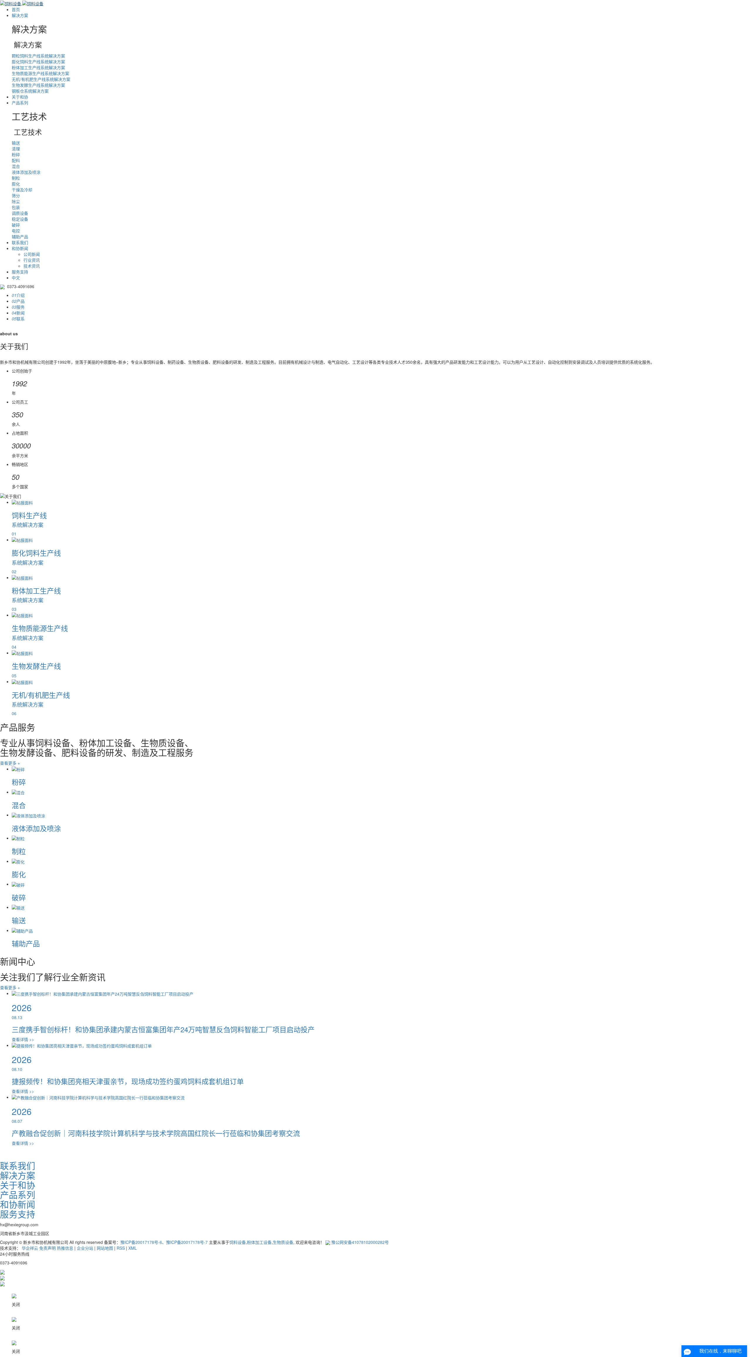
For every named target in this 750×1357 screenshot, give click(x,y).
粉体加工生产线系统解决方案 (38, 67)
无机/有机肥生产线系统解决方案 (41, 79)
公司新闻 (31, 254)
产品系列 (20, 103)
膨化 (16, 184)
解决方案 (20, 15)
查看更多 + (10, 763)
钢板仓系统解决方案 (30, 91)
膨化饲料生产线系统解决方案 (38, 61)
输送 (16, 143)
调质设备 (20, 213)
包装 (16, 207)
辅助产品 (20, 236)
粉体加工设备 (259, 1242)
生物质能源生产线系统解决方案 (40, 73)
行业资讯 (31, 260)
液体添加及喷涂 (26, 172)
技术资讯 (31, 266)
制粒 (16, 178)
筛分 (16, 195)
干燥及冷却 (22, 190)
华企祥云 (30, 1248)
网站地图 (105, 1248)
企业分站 (85, 1248)
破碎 (16, 225)
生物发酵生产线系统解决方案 (38, 85)
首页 (16, 9)
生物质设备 (283, 1242)
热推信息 (65, 1248)
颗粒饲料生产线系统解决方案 (38, 56)
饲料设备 (237, 1242)
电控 (16, 231)
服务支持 (20, 272)
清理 (16, 149)
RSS (121, 1248)
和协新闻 (20, 248)
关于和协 (20, 97)
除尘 (16, 201)
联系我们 (20, 242)
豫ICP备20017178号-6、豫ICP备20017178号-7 (164, 1242)
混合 (16, 166)
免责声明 (47, 1248)
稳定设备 (20, 219)
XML (132, 1248)
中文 (16, 277)
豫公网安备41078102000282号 (359, 1242)
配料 (16, 160)
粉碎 (16, 154)
